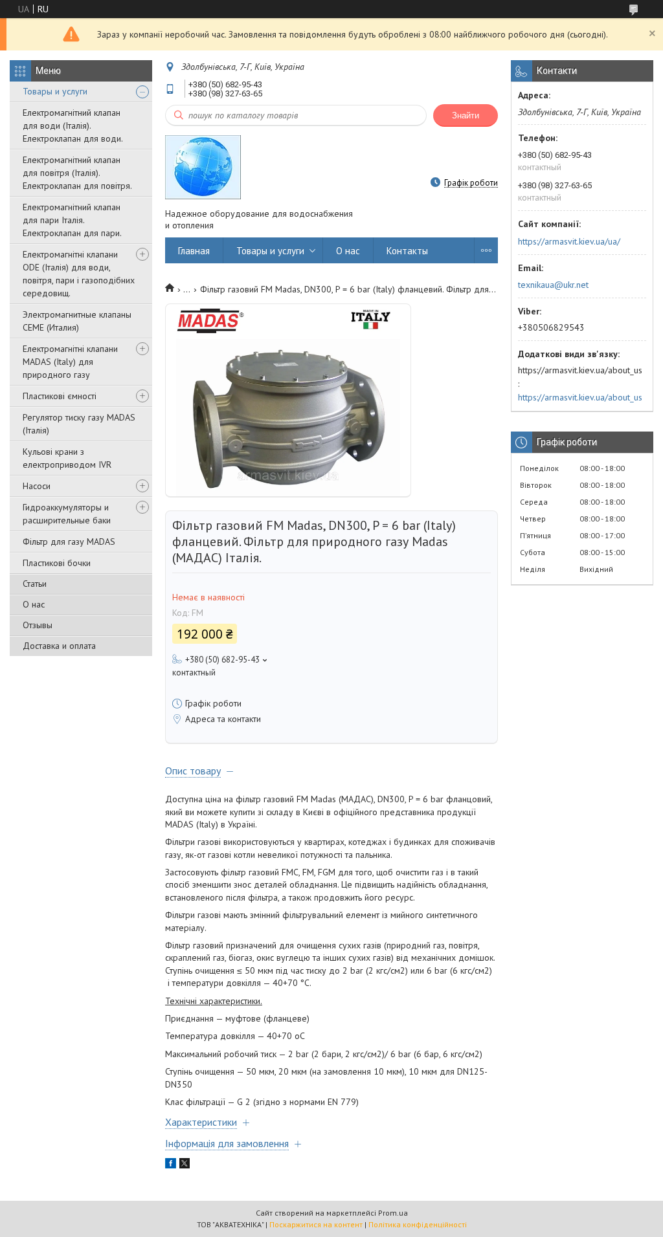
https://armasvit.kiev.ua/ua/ (569, 241)
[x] (184, 1165)
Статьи (35, 583)
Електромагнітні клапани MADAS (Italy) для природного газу (70, 361)
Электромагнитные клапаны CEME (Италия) (77, 321)
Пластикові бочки (57, 563)
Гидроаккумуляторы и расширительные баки (67, 513)
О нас (34, 604)
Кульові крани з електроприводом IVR (67, 458)
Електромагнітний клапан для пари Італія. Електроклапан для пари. (72, 220)
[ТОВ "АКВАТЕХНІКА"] (203, 166)
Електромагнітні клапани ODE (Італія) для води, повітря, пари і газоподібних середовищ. (79, 273)
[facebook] (170, 1165)
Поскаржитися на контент (316, 1224)
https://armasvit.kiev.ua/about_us (580, 397)
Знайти (465, 115)
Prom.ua (393, 1213)
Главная (194, 251)
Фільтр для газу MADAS (69, 541)
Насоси (37, 486)
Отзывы (37, 625)
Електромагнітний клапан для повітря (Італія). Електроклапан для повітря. (77, 173)
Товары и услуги (55, 91)
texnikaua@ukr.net (553, 284)
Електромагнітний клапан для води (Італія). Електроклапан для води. (73, 125)
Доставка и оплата (59, 645)
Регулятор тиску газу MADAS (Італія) (79, 423)
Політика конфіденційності (417, 1224)
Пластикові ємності (59, 396)
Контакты (407, 251)
